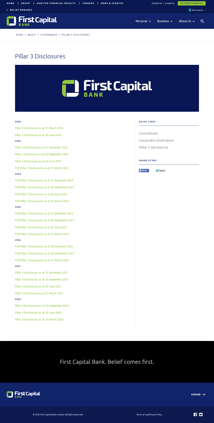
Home (10, 3)
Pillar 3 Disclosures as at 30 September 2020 (42, 305)
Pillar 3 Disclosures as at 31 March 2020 (39, 319)
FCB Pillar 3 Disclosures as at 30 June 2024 (41, 194)
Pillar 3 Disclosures (153, 147)
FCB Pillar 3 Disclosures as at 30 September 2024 (44, 187)
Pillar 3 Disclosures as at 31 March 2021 (39, 293)
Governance (49, 35)
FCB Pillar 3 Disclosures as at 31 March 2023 (42, 234)
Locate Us (169, 3)
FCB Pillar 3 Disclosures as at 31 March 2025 (42, 168)
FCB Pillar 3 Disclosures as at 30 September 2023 (44, 220)
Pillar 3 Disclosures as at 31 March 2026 (39, 128)
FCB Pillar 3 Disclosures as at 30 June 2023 (41, 227)
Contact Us (157, 3)
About (32, 35)
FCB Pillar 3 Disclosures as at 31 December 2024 (44, 180)
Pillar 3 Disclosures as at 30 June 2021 (38, 286)
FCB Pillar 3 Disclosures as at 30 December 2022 (44, 246)
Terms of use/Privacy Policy (149, 414)
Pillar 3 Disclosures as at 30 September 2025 (42, 154)
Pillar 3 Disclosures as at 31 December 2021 (41, 272)
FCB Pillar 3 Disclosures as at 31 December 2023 (44, 213)
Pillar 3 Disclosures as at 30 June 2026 (38, 135)
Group (25, 3)
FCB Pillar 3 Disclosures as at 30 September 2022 (44, 253)
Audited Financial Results (56, 3)
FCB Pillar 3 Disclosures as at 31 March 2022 (42, 260)
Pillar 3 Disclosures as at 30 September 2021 (42, 279)
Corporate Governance (156, 140)
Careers (88, 3)
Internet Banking (191, 3)
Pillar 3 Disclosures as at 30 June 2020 (38, 312)
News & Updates (112, 3)
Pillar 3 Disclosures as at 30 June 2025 (38, 161)
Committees (148, 133)
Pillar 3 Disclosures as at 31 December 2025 (41, 147)
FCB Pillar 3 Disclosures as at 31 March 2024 (42, 201)
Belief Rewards (21, 10)
